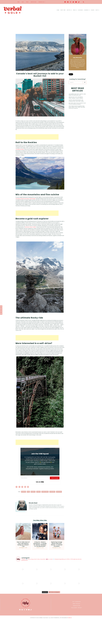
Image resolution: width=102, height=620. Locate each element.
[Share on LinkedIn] (25, 487)
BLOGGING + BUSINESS (83, 10)
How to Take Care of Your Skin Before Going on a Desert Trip (23, 544)
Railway (33, 491)
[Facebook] (65, 2)
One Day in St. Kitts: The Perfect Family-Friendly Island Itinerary (76, 98)
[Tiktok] (78, 2)
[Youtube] (76, 2)
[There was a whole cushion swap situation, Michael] (23, 569)
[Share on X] (19, 487)
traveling (52, 491)
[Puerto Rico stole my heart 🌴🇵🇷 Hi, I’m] (65, 569)
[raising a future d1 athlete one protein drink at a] (37, 583)
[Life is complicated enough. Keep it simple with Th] (79, 583)
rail (28, 491)
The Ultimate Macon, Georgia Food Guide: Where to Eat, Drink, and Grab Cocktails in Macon (77, 107)
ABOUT (70, 74)
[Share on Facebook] (16, 487)
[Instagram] (70, 2)
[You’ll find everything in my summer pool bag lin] (37, 569)
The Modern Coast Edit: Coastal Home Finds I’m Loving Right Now (77, 95)
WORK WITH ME (33, 1)
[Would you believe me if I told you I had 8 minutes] (65, 583)
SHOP (97, 10)
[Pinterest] (67, 2)
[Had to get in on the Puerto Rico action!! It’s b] (51, 569)
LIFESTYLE (69, 10)
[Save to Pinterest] (22, 487)
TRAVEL (74, 10)
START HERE (63, 10)
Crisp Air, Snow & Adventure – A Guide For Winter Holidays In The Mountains (40, 544)
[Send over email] (28, 487)
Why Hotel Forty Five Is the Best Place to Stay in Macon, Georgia (77, 104)
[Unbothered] (23, 583)
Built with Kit (40, 482)
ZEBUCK (70, 617)
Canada (23, 491)
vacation (59, 491)
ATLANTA (92, 10)
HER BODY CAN (41, 1)
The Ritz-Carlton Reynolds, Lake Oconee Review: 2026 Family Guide (76, 101)
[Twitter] (73, 2)
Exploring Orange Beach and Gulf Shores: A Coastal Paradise (56, 544)
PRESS (27, 1)
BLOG (23, 1)
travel (38, 491)
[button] (83, 2)
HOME (18, 1)
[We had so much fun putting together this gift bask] (79, 569)
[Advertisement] (51, 25)
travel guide (45, 491)
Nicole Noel (33, 503)
